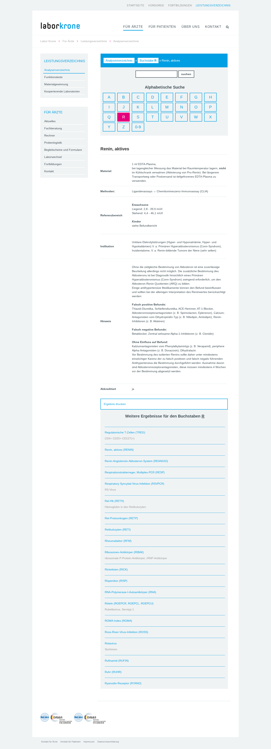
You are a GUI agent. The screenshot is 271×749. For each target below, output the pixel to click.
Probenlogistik (53, 142)
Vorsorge (156, 5)
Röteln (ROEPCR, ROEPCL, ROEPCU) (129, 603)
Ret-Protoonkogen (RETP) (121, 518)
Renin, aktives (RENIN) (119, 449)
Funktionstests (53, 77)
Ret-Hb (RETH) (114, 501)
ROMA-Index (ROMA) (118, 620)
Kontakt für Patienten (71, 741)
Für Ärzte (133, 26)
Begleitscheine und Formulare (63, 149)
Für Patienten (162, 26)
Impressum (89, 741)
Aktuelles (50, 121)
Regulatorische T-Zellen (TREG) (125, 432)
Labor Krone (48, 41)
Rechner (49, 135)
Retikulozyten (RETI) (118, 529)
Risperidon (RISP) (116, 580)
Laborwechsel (53, 156)
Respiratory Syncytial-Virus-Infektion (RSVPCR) (134, 483)
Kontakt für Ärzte (49, 741)
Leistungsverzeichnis (213, 5)
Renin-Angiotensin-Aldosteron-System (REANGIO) (136, 461)
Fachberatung (53, 128)
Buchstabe (148, 60)
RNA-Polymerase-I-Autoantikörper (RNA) (130, 592)
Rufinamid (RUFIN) (117, 660)
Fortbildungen (180, 5)
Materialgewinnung (56, 84)
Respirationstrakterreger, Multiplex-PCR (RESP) (135, 472)
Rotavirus (111, 643)
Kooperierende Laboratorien (62, 91)
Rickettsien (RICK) (116, 569)
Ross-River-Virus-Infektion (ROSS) (126, 632)
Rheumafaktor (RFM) (118, 540)
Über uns (191, 26)
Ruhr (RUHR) (113, 672)
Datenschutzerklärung (108, 741)
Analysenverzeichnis (119, 60)
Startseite (135, 5)
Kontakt (213, 26)
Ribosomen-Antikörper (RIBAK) (124, 552)
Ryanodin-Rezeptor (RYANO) (123, 683)
